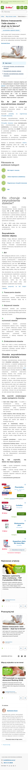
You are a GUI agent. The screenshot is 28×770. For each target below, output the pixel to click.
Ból (8, 189)
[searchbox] (14, 11)
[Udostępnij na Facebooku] (25, 656)
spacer (3, 86)
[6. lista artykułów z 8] (12, 606)
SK (11, 765)
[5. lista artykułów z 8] (10, 606)
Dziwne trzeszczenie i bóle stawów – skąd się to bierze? (13, 627)
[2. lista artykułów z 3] (4, 698)
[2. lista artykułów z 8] (4, 606)
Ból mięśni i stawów (13, 170)
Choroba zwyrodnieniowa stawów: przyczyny (14, 74)
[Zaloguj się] (21, 7)
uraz (24, 368)
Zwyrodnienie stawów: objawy (12, 71)
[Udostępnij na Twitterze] (22, 656)
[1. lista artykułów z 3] (2, 698)
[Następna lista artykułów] (25, 606)
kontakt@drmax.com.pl (9, 760)
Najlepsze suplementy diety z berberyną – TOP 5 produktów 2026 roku (12, 578)
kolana (25, 142)
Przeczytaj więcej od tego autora (14, 739)
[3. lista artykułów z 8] (6, 606)
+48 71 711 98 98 (8, 762)
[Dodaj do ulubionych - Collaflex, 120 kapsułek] (25, 502)
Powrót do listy (6, 744)
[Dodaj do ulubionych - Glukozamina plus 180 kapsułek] (25, 520)
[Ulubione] (18, 7)
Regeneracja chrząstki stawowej (17, 183)
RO (13, 765)
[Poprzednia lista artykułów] (21, 606)
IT (15, 765)
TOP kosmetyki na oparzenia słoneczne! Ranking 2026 (13, 679)
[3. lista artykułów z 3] (6, 698)
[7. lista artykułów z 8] (14, 606)
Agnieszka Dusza (5, 43)
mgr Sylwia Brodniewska (10, 599)
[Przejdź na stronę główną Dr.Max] (9, 7)
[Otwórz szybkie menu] (2, 7)
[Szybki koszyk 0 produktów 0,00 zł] (25, 7)
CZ (9, 765)
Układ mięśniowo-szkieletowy (16, 176)
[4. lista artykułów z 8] (8, 606)
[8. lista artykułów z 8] (16, 606)
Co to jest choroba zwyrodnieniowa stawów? (14, 67)
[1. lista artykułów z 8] (2, 606)
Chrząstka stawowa (7, 123)
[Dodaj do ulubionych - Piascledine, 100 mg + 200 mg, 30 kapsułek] (25, 484)
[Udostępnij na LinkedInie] (18, 656)
